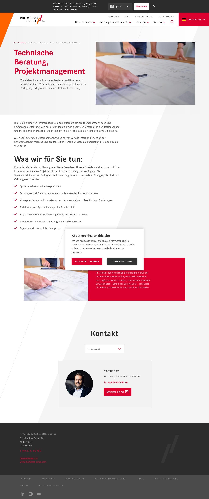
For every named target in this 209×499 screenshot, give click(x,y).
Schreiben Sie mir (115, 391)
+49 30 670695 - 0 (118, 382)
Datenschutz (48, 478)
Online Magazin (166, 16)
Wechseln (141, 6)
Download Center (144, 16)
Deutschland (195, 19)
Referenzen (113, 16)
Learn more (77, 252)
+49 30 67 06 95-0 (31, 450)
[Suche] (172, 22)
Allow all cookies (87, 261)
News (127, 16)
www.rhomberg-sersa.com (33, 461)
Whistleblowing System (51, 485)
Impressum (25, 478)
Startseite (19, 43)
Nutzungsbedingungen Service (110, 478)
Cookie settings (122, 261)
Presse (140, 478)
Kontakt (24, 485)
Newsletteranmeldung (166, 478)
